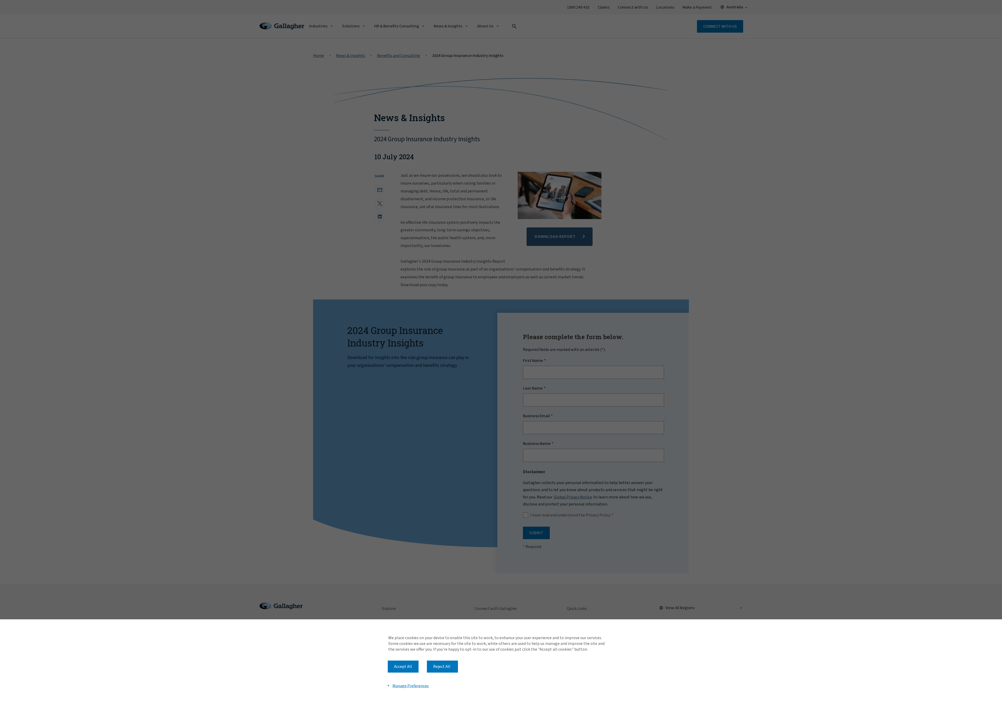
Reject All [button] (441, 666)
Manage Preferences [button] (410, 686)
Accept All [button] (403, 666)
